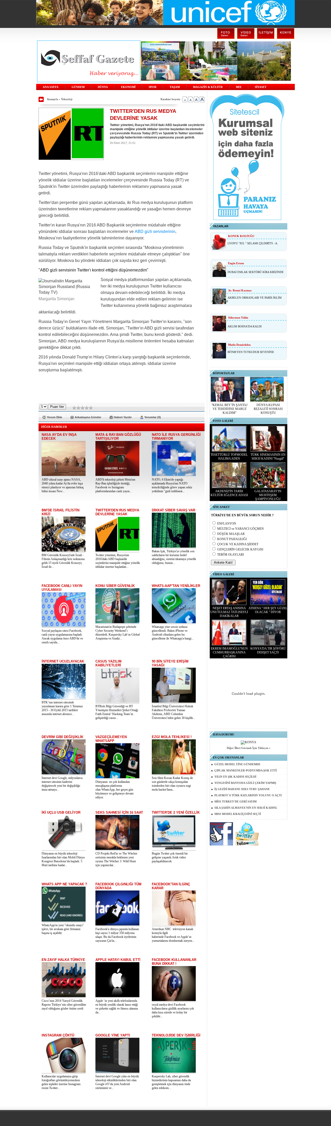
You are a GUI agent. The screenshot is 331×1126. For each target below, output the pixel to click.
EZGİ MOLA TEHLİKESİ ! (172, 737)
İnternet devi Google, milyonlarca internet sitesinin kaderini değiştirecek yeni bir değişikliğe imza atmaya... (62, 783)
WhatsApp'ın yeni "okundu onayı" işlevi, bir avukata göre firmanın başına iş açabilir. (63, 929)
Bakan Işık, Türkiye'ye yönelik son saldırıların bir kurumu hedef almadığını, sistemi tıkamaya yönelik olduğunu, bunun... (174, 557)
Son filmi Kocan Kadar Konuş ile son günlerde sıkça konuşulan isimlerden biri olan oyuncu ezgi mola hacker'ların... (172, 783)
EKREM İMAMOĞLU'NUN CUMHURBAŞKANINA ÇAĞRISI (229, 652)
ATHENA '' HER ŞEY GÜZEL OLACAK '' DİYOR (268, 610)
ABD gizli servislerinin (155, 231)
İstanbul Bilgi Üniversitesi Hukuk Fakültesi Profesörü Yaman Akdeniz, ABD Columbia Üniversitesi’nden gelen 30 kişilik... (173, 712)
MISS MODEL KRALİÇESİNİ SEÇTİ (237, 814)
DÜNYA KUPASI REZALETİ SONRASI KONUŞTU (268, 409)
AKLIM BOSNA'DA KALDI (245, 326)
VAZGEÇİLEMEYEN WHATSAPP (111, 739)
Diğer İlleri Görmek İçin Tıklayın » (248, 748)
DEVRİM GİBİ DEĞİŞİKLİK (62, 737)
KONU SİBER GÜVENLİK (115, 586)
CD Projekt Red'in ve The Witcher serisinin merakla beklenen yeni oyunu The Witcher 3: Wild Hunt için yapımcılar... (116, 859)
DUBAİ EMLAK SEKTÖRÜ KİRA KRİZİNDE (256, 272)
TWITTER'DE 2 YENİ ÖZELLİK (176, 812)
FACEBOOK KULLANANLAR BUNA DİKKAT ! (174, 962)
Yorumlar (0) (152, 417)
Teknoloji (66, 99)
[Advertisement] (121, 390)
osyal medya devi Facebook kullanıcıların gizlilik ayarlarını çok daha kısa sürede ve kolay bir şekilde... (173, 1010)
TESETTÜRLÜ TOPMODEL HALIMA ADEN (229, 456)
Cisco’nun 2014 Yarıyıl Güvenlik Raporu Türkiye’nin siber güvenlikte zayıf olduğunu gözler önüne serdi (64, 1004)
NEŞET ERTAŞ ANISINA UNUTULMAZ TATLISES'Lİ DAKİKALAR (229, 612)
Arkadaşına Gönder (88, 417)
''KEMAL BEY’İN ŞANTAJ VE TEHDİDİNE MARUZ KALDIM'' (229, 409)
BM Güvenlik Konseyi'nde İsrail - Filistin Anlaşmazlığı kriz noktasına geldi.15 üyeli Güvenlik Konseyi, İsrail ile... (63, 561)
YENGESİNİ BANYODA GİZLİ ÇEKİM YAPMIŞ (245, 783)
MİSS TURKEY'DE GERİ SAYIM (235, 801)
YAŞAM (175, 87)
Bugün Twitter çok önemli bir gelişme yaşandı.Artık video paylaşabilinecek (170, 857)
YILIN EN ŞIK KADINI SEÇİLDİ (235, 776)
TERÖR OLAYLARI (230, 554)
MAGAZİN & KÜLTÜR (208, 87)
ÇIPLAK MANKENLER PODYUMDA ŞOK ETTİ (245, 770)
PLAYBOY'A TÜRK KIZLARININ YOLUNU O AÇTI (248, 795)
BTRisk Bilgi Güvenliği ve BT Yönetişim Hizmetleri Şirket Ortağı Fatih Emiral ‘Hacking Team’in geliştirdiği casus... (116, 712)
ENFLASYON (226, 523)
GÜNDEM (78, 87)
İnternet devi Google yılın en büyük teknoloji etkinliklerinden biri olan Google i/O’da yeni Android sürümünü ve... (117, 1082)
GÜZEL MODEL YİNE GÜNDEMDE (237, 764)
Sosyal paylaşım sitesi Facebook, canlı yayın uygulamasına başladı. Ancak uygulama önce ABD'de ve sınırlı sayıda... (62, 636)
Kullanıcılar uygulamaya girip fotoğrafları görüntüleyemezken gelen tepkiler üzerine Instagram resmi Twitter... (61, 1082)
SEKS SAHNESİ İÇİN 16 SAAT (119, 812)
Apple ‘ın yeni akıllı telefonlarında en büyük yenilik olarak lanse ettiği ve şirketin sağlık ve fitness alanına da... (116, 1006)
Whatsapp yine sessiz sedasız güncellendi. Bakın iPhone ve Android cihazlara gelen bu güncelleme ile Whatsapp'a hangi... (173, 632)
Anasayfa (52, 99)
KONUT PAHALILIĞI (232, 539)
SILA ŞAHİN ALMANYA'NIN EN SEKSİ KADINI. (245, 807)
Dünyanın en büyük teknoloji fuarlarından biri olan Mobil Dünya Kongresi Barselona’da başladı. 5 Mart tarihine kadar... (63, 859)
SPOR (152, 87)
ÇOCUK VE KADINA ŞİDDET (237, 544)
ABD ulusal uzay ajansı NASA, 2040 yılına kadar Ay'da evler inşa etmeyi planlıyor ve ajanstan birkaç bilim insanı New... (63, 485)
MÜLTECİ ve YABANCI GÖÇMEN (240, 529)
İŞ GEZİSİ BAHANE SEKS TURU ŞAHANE (242, 789)
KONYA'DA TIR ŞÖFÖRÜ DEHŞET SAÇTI (268, 650)
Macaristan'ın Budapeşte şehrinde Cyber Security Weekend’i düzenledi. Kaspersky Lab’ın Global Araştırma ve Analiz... (117, 632)
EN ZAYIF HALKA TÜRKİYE (63, 960)
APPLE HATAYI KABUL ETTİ (117, 960)
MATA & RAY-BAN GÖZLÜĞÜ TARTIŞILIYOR (118, 436)
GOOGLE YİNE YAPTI (112, 1035)
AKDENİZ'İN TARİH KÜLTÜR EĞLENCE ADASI (229, 493)
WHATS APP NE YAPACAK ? (64, 884)
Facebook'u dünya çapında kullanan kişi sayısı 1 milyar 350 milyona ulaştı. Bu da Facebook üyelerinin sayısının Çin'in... (117, 935)
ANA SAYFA (50, 87)
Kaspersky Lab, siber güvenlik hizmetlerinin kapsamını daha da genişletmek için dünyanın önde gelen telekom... (171, 1082)
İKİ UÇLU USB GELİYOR (61, 812)
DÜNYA (103, 87)
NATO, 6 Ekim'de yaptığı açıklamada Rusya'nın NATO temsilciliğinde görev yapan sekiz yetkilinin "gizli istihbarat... (172, 485)
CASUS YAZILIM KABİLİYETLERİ (108, 663)
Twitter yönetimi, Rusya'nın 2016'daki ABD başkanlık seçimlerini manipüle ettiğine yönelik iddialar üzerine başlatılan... (117, 561)
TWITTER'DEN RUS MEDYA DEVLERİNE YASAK (117, 512)
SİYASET (260, 87)
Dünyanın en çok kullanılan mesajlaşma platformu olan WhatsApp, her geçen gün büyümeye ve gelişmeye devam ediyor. (114, 789)
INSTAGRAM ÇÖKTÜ (58, 1035)
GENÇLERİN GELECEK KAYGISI (240, 549)
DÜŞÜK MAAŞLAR (231, 534)
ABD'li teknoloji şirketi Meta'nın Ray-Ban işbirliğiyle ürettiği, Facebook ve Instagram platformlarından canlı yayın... (115, 485)
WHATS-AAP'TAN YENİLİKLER (176, 586)
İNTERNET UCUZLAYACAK (63, 661)
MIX (239, 87)
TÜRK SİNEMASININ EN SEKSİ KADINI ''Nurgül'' (268, 456)
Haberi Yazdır (123, 417)
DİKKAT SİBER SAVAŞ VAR (173, 510)
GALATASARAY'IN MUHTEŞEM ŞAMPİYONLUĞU (267, 495)
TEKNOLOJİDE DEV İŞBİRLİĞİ (176, 1035)
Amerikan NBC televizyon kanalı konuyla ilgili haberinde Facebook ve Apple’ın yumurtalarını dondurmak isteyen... (173, 935)
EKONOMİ (128, 87)
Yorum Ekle (54, 417)
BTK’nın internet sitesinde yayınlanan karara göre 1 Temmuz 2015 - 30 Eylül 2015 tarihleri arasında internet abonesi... (62, 708)
